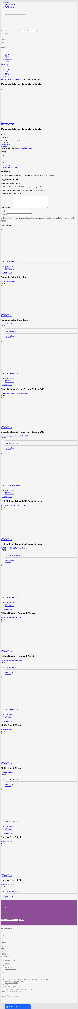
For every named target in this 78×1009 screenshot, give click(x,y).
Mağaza (7, 6)
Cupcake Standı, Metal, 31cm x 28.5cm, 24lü (14, 393)
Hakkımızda (8, 59)
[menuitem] (8, 69)
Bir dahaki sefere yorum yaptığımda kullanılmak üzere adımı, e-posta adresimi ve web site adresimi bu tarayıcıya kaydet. (39, 218)
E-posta (3, 214)
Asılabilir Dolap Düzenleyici (9, 281)
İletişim (7, 61)
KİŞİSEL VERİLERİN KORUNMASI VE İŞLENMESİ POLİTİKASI (26, 979)
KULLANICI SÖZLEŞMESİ (14, 981)
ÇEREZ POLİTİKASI (11, 983)
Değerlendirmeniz (7, 207)
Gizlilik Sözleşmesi (10, 7)
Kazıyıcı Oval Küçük (7, 841)
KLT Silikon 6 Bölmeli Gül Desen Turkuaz (14, 505)
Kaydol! (22, 919)
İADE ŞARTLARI (10, 984)
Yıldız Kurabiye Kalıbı (8, 124)
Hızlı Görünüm (9, 270)
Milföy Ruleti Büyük (7, 729)
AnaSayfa (8, 54)
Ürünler (7, 56)
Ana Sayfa (4, 79)
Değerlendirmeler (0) (11, 167)
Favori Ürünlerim (10, 4)
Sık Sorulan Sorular (10, 969)
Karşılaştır (4, 146)
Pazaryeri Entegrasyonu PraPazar (11, 991)
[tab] (41, 165)
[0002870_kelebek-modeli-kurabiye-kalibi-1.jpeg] (17, 121)
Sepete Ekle (5, 142)
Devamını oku (15, 485)
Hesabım (7, 2)
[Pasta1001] (4, 64)
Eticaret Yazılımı (15, 989)
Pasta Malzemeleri (13, 79)
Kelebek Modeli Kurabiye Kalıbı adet (12, 141)
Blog (6, 57)
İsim (2, 211)
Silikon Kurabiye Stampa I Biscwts (11, 617)
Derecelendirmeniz (7, 193)
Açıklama (7, 165)
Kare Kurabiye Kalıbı (7, 123)
